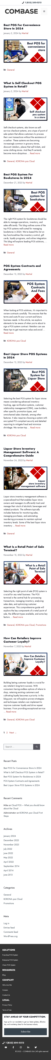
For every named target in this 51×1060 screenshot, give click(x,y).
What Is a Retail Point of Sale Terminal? (24, 548)
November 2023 (11, 844)
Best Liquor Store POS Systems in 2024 (25, 356)
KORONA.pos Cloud (25, 161)
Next (13, 732)
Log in (6, 923)
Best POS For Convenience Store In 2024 (22, 27)
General (10, 69)
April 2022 (9, 861)
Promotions (41, 625)
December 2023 (11, 840)
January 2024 (10, 836)
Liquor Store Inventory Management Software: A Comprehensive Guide (21, 452)
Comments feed (11, 932)
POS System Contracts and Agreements (22, 267)
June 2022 (8, 853)
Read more (35, 153)
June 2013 (8, 874)
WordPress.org (10, 936)
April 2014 (9, 870)
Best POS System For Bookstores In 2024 (18, 176)
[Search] (36, 747)
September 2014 (11, 866)
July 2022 (8, 849)
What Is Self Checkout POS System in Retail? (23, 85)
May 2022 (8, 857)
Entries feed (9, 927)
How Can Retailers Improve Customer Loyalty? (22, 640)
